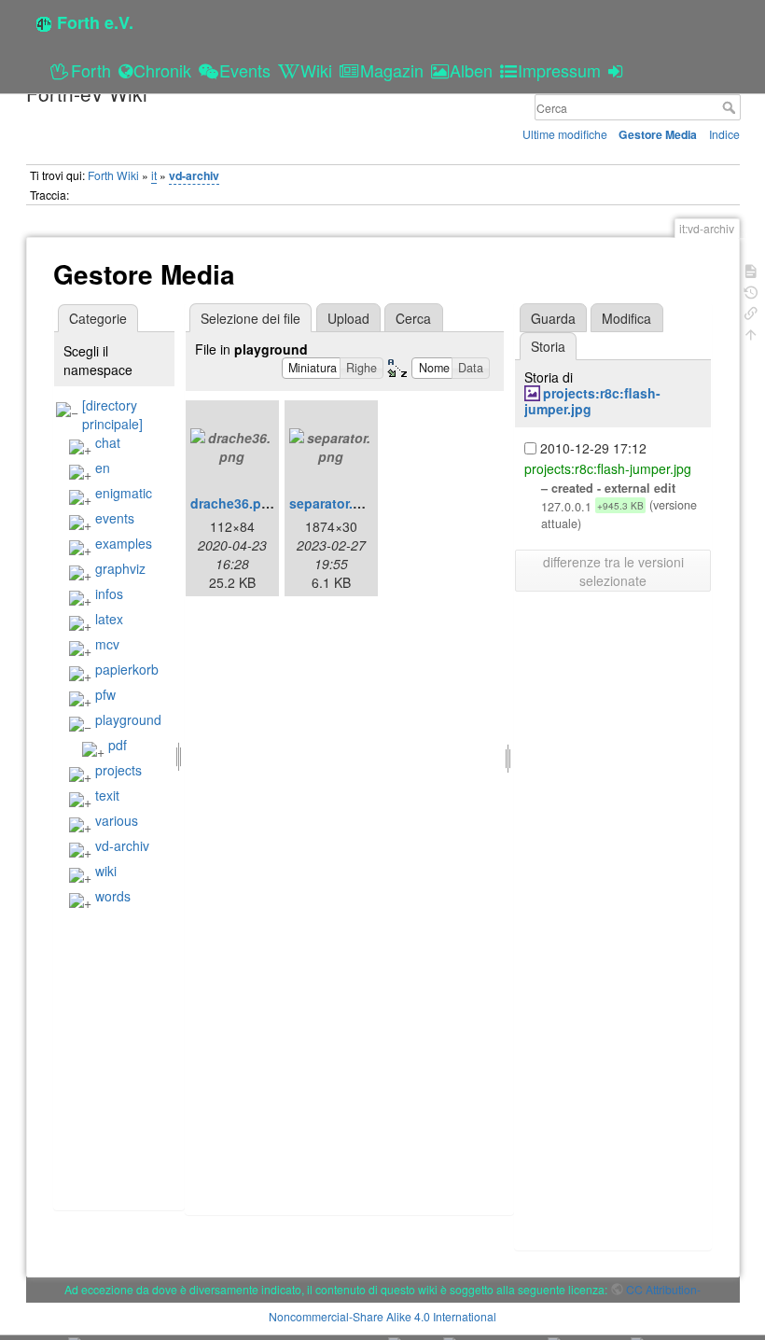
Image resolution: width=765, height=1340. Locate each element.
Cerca (731, 107)
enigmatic (123, 492)
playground (128, 719)
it (154, 175)
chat (107, 442)
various (116, 820)
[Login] (618, 70)
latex (109, 618)
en (102, 467)
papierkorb (127, 669)
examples (123, 543)
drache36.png (234, 503)
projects (118, 770)
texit (107, 795)
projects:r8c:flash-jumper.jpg (592, 401)
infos (109, 593)
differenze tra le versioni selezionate (613, 571)
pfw (105, 694)
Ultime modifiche (564, 134)
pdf (117, 744)
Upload (348, 318)
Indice (724, 134)
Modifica (626, 318)
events (114, 518)
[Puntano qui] (751, 311)
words (113, 895)
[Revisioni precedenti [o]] (751, 290)
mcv (107, 644)
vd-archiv (194, 175)
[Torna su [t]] (751, 332)
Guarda (553, 318)
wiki (106, 870)
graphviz (120, 568)
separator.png (333, 503)
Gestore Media (658, 134)
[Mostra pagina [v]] (751, 269)
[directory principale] (112, 414)
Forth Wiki (113, 175)
